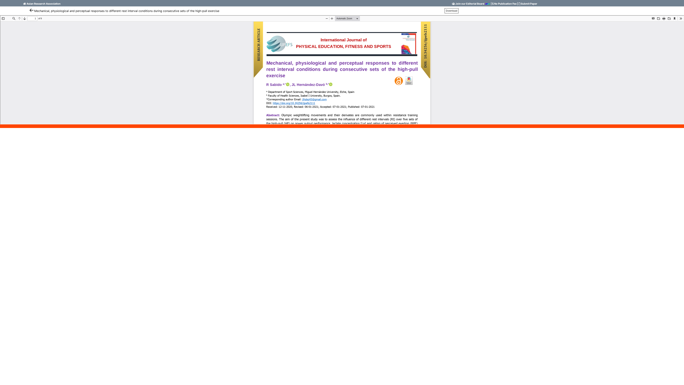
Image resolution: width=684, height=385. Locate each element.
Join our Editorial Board (469, 3)
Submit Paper (529, 3)
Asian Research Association (44, 3)
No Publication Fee (505, 3)
